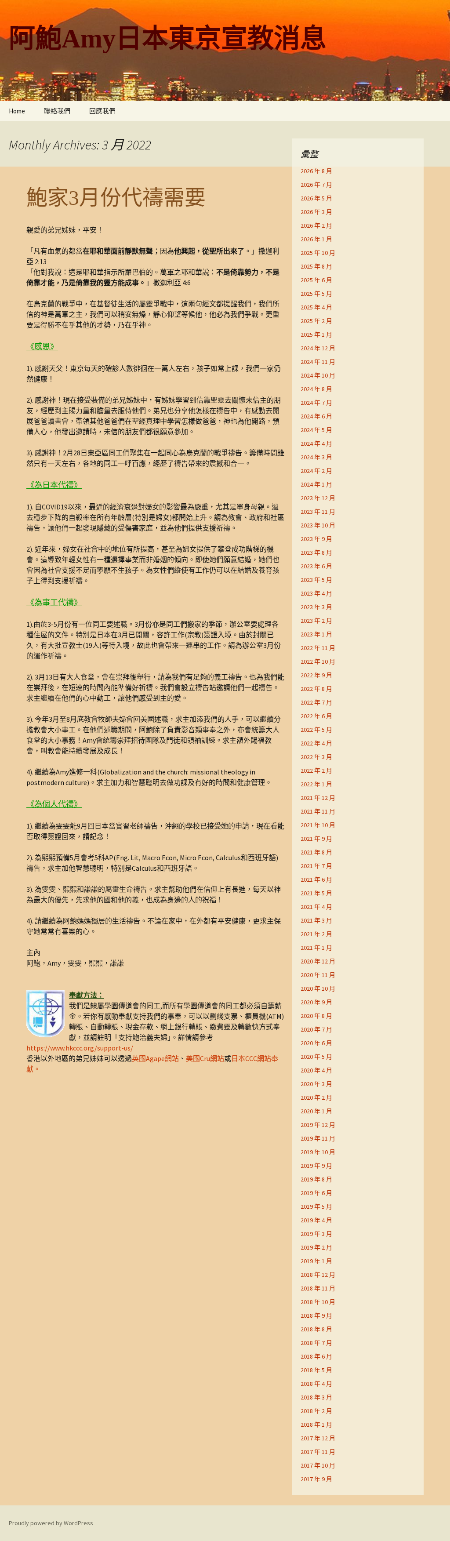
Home (17, 111)
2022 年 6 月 (316, 716)
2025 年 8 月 (316, 266)
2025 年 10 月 (318, 253)
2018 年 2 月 (316, 1411)
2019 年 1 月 (316, 1261)
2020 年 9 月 (316, 1002)
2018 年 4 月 (316, 1384)
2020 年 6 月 (316, 1043)
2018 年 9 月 (316, 1315)
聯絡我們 (57, 111)
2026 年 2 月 (316, 225)
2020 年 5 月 (316, 1057)
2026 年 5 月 (316, 198)
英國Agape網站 (155, 1058)
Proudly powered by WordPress (51, 1523)
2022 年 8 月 (316, 689)
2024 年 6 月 (316, 416)
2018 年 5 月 (316, 1370)
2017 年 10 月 (318, 1465)
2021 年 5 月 (316, 893)
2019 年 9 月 (316, 1166)
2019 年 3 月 (316, 1234)
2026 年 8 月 (316, 171)
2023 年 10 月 (318, 525)
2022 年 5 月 (316, 730)
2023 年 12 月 (318, 498)
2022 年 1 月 (316, 784)
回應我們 (102, 111)
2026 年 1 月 (316, 239)
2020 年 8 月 (316, 1016)
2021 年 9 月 (316, 839)
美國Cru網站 (205, 1058)
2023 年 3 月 (316, 607)
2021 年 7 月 (316, 866)
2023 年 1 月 (316, 634)
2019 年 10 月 (318, 1152)
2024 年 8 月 (316, 389)
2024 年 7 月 (316, 403)
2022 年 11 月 (318, 648)
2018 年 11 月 (318, 1288)
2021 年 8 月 (316, 852)
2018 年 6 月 (316, 1356)
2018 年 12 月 (318, 1275)
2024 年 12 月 (318, 348)
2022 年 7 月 (316, 702)
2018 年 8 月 (316, 1329)
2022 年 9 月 (316, 675)
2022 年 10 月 (318, 661)
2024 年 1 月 (316, 484)
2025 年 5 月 (316, 294)
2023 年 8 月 (316, 552)
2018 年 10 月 (318, 1302)
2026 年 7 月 (316, 185)
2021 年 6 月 (316, 879)
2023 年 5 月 (316, 580)
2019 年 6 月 (316, 1193)
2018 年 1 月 (316, 1424)
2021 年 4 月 (316, 907)
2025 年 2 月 (316, 321)
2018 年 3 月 (316, 1397)
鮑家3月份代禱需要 (116, 197)
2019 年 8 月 (316, 1179)
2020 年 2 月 (316, 1097)
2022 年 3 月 (316, 757)
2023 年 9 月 (316, 539)
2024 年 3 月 (316, 457)
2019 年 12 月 (318, 1125)
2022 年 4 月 (316, 743)
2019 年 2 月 (316, 1247)
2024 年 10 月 (318, 375)
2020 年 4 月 (316, 1070)
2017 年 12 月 (318, 1438)
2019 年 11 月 (318, 1138)
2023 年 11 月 (318, 512)
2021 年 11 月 (318, 811)
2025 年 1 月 (316, 334)
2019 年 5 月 (316, 1206)
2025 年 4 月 (316, 307)
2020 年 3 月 (316, 1084)
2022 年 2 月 (316, 770)
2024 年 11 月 (318, 362)
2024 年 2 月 (316, 471)
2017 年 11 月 (318, 1452)
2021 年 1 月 (316, 948)
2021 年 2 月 (316, 934)
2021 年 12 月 (318, 798)
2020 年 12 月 (318, 961)
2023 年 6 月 (316, 566)
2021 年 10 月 (318, 825)
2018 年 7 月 (316, 1343)
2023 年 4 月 (316, 593)
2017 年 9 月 (316, 1479)
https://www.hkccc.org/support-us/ (79, 1047)
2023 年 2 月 (316, 621)
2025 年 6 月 (316, 280)
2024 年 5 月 (316, 430)
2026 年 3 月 (316, 212)
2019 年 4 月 (316, 1220)
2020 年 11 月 (318, 975)
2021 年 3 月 (316, 920)
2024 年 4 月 (316, 443)
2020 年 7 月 (316, 1029)
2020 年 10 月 (318, 988)
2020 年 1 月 (316, 1111)
